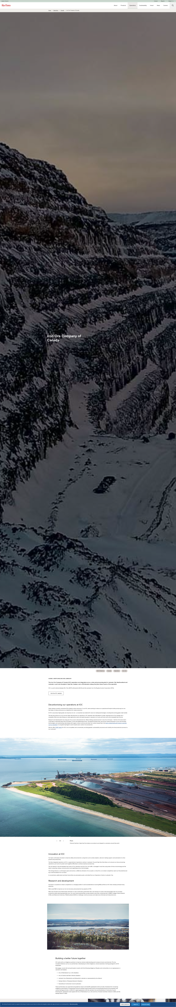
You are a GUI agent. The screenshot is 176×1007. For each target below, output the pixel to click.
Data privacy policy (74, 1004)
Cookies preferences (125, 1004)
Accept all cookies (145, 1004)
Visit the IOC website (56, 693)
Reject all (136, 1004)
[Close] (173, 1004)
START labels (58, 727)
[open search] (173, 5)
